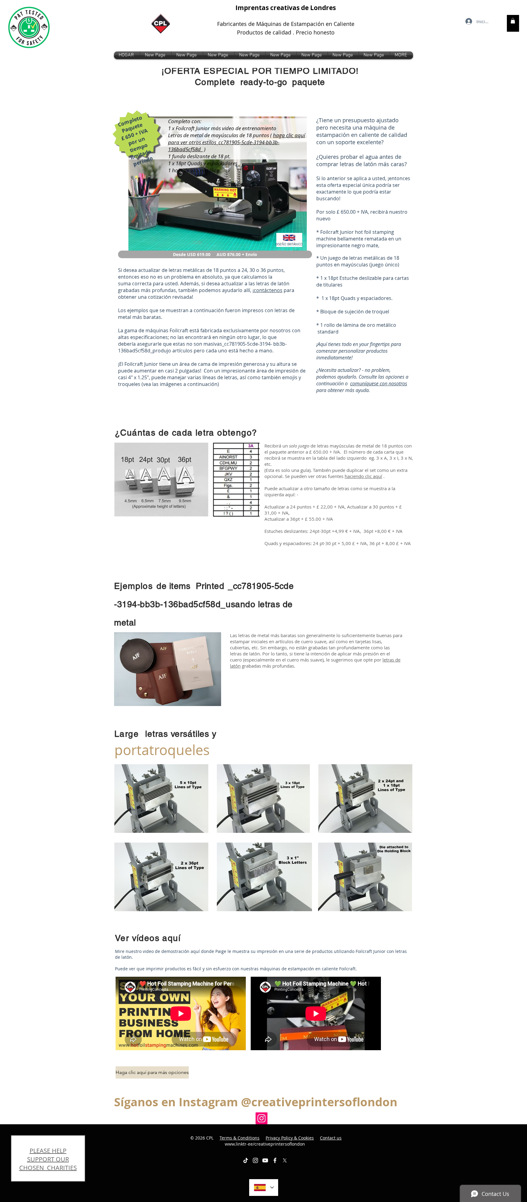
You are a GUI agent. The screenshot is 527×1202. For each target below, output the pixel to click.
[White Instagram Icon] (255, 1160)
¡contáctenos (267, 290)
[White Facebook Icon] (274, 1160)
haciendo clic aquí (363, 476)
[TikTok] (245, 1160)
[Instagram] (261, 1118)
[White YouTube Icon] (265, 1160)
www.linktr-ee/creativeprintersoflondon (283, 1141)
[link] (513, 20)
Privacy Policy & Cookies (290, 1138)
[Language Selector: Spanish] (263, 1187)
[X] (284, 1160)
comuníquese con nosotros (378, 383)
